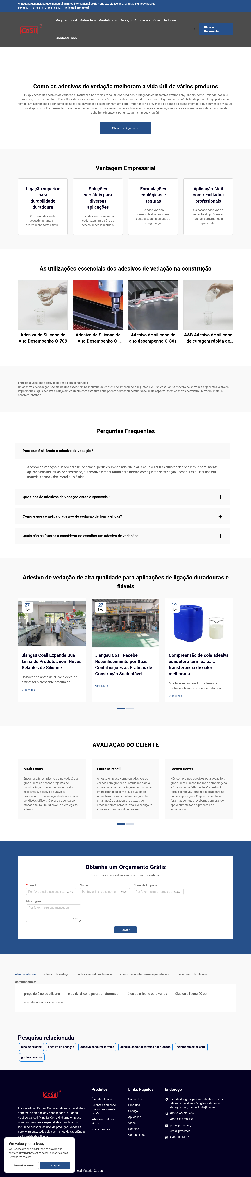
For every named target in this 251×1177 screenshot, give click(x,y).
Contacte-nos (66, 38)
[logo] (33, 29)
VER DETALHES (43, 305)
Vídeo (156, 20)
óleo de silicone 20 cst (191, 994)
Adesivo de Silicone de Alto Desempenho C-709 (43, 338)
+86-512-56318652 (48, 7)
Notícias (170, 20)
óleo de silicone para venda (147, 994)
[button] (121, 708)
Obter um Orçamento (211, 29)
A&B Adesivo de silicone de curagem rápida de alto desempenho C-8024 (208, 338)
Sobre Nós (88, 20)
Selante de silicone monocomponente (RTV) (104, 1109)
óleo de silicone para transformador (94, 994)
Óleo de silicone (102, 1099)
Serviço (126, 20)
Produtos (106, 20)
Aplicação (142, 20)
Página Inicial (66, 20)
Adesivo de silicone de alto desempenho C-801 (153, 338)
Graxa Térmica (101, 1129)
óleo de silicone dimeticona (44, 1002)
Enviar (125, 930)
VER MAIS (28, 690)
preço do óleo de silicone (42, 994)
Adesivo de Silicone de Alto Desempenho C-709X (98, 338)
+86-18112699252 (181, 1119)
